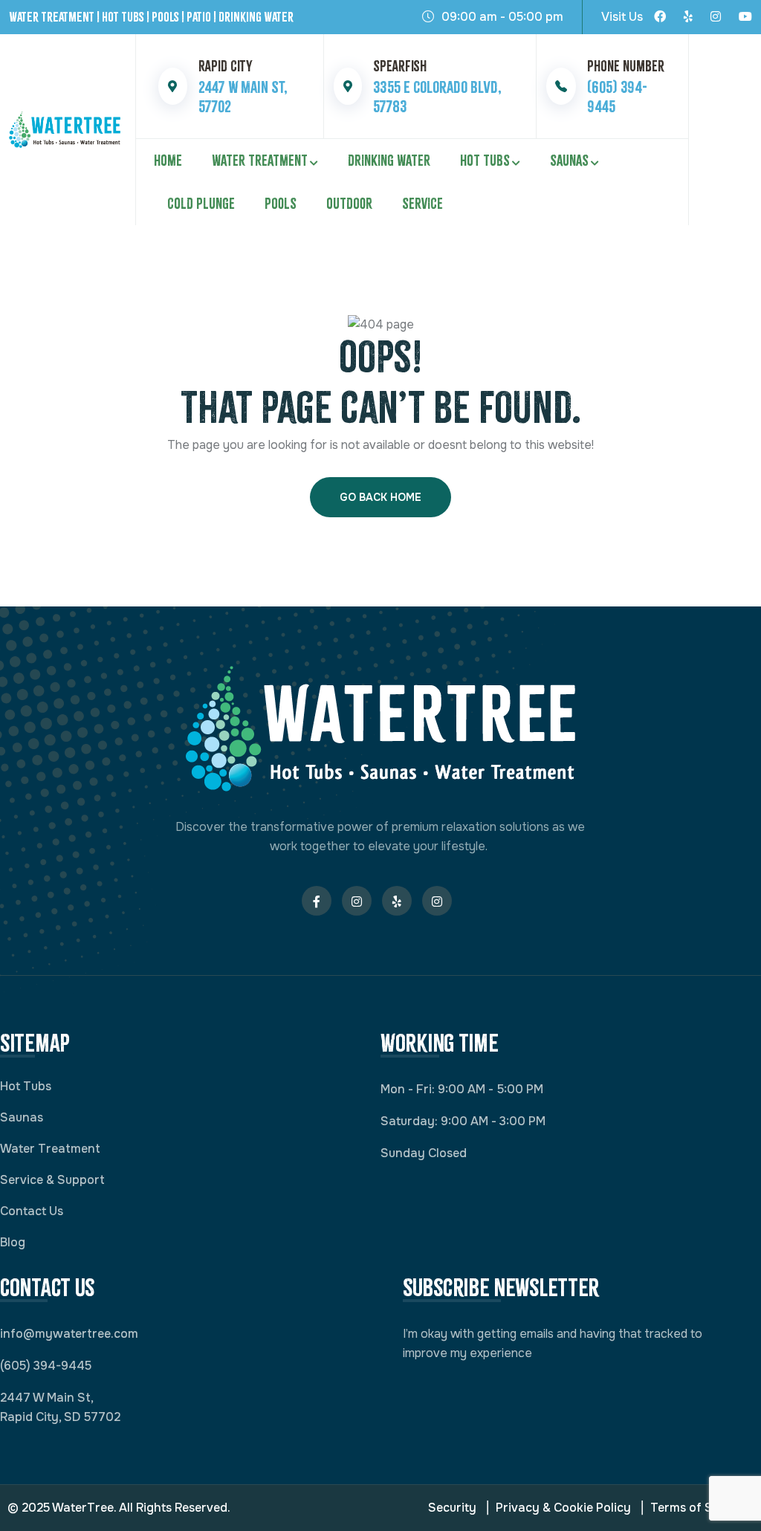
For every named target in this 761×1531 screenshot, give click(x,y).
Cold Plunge (201, 204)
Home (168, 160)
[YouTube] (745, 17)
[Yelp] (688, 17)
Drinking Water (389, 160)
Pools (281, 204)
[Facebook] (660, 17)
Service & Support (52, 1180)
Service (422, 204)
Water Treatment (260, 160)
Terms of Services (702, 1507)
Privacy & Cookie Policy (563, 1507)
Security (452, 1507)
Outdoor (349, 204)
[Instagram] (715, 17)
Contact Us (31, 1211)
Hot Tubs (485, 160)
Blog (12, 1242)
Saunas (569, 160)
